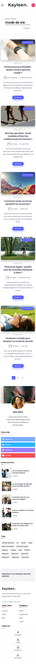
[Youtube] (18, 455)
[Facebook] (18, 439)
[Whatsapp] (18, 656)
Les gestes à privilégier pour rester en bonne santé (22, 524)
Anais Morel (13, 78)
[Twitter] (18, 641)
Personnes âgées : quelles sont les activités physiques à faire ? (18, 269)
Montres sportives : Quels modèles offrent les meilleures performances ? (18, 136)
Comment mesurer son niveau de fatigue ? (20, 498)
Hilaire (15, 144)
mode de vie (18, 63)
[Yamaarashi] (18, 5)
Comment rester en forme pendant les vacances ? (18, 202)
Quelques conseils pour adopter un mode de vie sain (18, 340)
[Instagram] (18, 450)
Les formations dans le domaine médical (20, 472)
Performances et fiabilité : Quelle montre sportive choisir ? (18, 69)
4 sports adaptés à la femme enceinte (23, 511)
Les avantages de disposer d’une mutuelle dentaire (22, 485)
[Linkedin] (18, 444)
